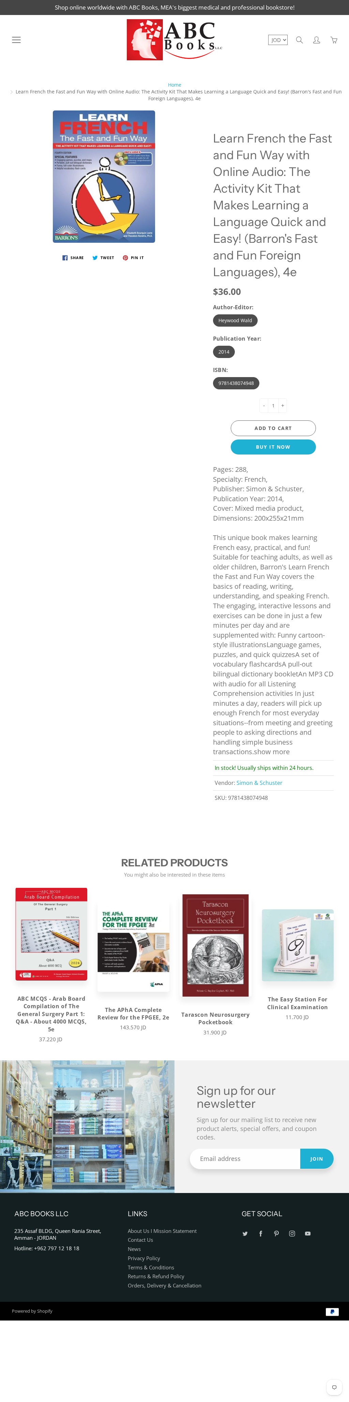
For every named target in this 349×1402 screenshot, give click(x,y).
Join (316, 1158)
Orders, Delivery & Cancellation (164, 1285)
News (134, 1249)
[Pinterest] (277, 1234)
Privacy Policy (144, 1258)
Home (174, 84)
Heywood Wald (235, 320)
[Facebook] (261, 1234)
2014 (223, 351)
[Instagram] (292, 1234)
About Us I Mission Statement (162, 1231)
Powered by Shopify (32, 1311)
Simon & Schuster (260, 783)
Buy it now (273, 447)
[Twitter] (245, 1234)
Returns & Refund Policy (156, 1276)
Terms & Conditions (151, 1267)
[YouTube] (308, 1234)
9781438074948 (236, 383)
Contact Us (140, 1240)
